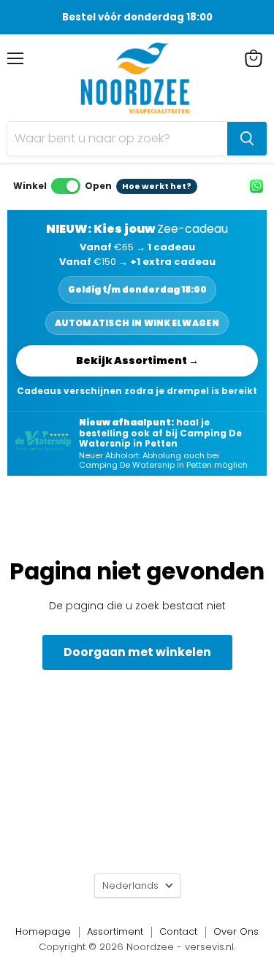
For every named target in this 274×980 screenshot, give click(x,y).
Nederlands (130, 885)
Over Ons (236, 931)
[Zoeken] (247, 138)
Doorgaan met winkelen (137, 652)
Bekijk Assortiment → (137, 360)
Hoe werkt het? (156, 186)
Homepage (43, 931)
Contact (178, 931)
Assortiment (115, 931)
